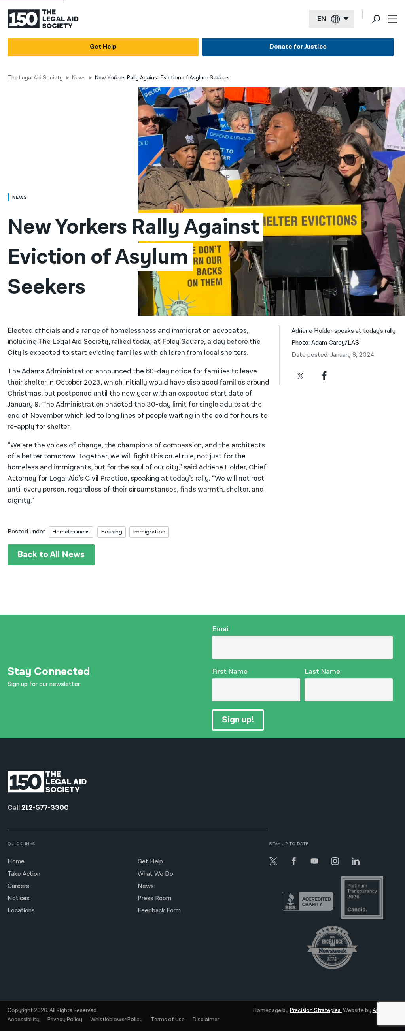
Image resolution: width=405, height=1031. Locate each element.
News (79, 77)
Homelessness (71, 531)
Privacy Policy (64, 1019)
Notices (19, 898)
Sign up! (238, 720)
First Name (230, 671)
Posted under (26, 532)
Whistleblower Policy (116, 1019)
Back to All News (51, 554)
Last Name (322, 671)
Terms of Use (168, 1019)
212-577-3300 (45, 807)
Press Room (154, 898)
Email (221, 628)
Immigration (149, 531)
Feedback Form (159, 911)
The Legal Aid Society (35, 77)
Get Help (103, 47)
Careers (18, 886)
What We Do (155, 874)
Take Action (24, 874)
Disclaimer (206, 1019)
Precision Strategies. (316, 1010)
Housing (111, 531)
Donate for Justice (298, 47)
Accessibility (24, 1019)
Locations (21, 911)
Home (16, 862)
